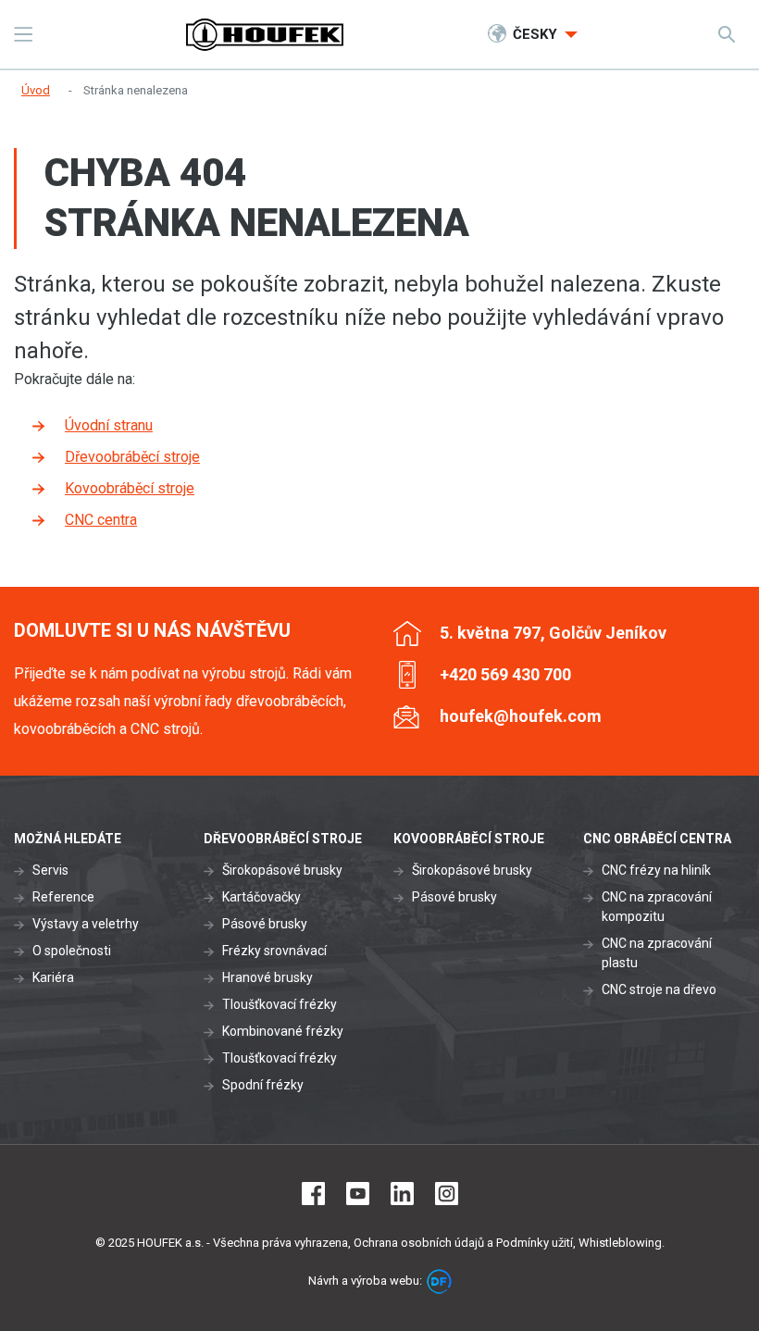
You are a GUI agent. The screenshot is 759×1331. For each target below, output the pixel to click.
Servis (50, 870)
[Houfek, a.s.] (264, 35)
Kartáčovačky (261, 896)
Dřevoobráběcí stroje (132, 457)
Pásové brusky (264, 923)
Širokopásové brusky (282, 870)
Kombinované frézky (282, 1031)
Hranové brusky (267, 977)
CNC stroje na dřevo (659, 989)
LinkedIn (402, 1193)
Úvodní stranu (109, 425)
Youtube (357, 1193)
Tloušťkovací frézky (279, 1004)
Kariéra (53, 977)
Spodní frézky (263, 1084)
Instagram (446, 1193)
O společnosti (71, 950)
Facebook (313, 1193)
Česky (537, 34)
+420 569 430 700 (505, 674)
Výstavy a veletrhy (85, 923)
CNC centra (101, 520)
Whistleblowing (620, 1243)
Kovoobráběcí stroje (129, 488)
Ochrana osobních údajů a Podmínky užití (463, 1243)
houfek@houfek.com (521, 716)
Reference (63, 896)
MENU (23, 34)
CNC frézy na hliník (656, 870)
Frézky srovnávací (274, 950)
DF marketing (439, 1281)
